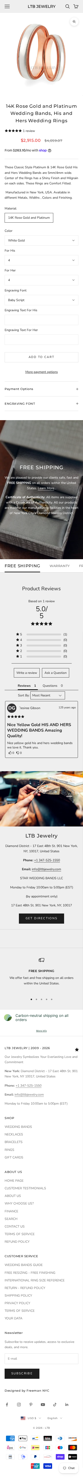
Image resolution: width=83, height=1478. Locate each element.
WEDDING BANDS (18, 1127)
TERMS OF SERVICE (20, 1234)
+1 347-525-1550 (47, 860)
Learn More (46, 488)
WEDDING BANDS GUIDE (24, 1265)
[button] (11, 753)
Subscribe (22, 1373)
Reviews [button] (24, 686)
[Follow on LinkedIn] (67, 1404)
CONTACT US (15, 1226)
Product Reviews (41, 588)
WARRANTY (60, 566)
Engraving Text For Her (21, 330)
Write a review (26, 673)
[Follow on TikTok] (55, 1404)
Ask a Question (55, 673)
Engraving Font (16, 290)
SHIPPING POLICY (18, 1295)
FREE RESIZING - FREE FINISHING (30, 1273)
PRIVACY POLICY (17, 1303)
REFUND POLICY (17, 1241)
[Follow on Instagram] (19, 1404)
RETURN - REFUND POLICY (25, 1288)
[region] (41, 974)
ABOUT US (13, 1196)
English (52, 1418)
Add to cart (42, 357)
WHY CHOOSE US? (19, 1203)
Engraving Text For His (21, 310)
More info (41, 1030)
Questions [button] (50, 686)
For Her (10, 270)
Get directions (42, 918)
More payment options (41, 372)
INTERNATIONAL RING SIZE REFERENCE (35, 1280)
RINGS (9, 1150)
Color (8, 231)
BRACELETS (14, 1142)
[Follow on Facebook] (7, 1404)
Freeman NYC (38, 1390)
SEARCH (11, 1219)
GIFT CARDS (14, 1157)
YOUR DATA (13, 1318)
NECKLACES (14, 1134)
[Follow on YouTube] (43, 1404)
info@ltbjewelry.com (46, 869)
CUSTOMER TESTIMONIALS (25, 1188)
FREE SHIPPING (22, 566)
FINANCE (11, 1211)
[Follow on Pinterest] (31, 1404)
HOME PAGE (14, 1180)
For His (10, 250)
